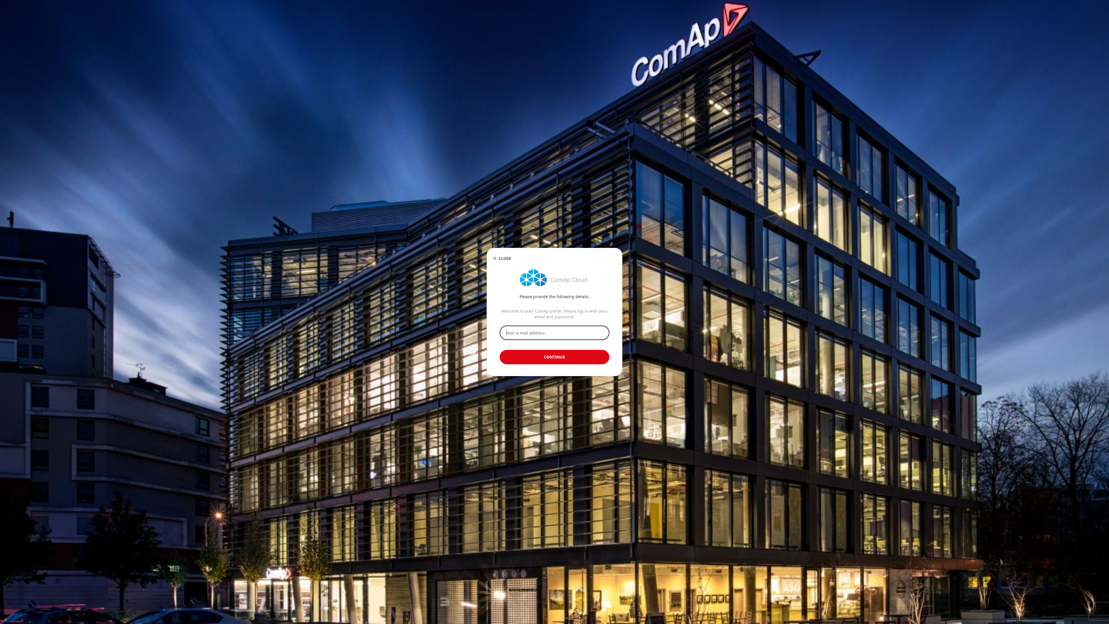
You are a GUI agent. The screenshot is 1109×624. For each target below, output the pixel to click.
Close (504, 258)
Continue (554, 357)
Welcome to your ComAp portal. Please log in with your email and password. (554, 314)
